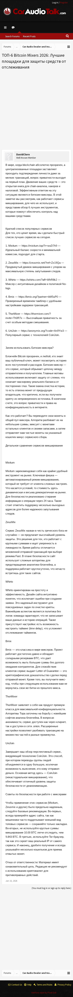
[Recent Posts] (14, 27)
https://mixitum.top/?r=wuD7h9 (39, 245)
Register (64, 2)
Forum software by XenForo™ (17, 992)
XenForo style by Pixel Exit (43, 992)
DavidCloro (23, 154)
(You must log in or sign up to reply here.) (51, 888)
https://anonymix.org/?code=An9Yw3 (42, 330)
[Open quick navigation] (68, 46)
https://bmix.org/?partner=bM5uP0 (38, 296)
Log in (55, 2)
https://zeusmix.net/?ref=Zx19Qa (42, 262)
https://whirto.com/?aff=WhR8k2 (38, 279)
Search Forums (12, 36)
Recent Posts (29, 36)
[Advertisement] (36, 108)
